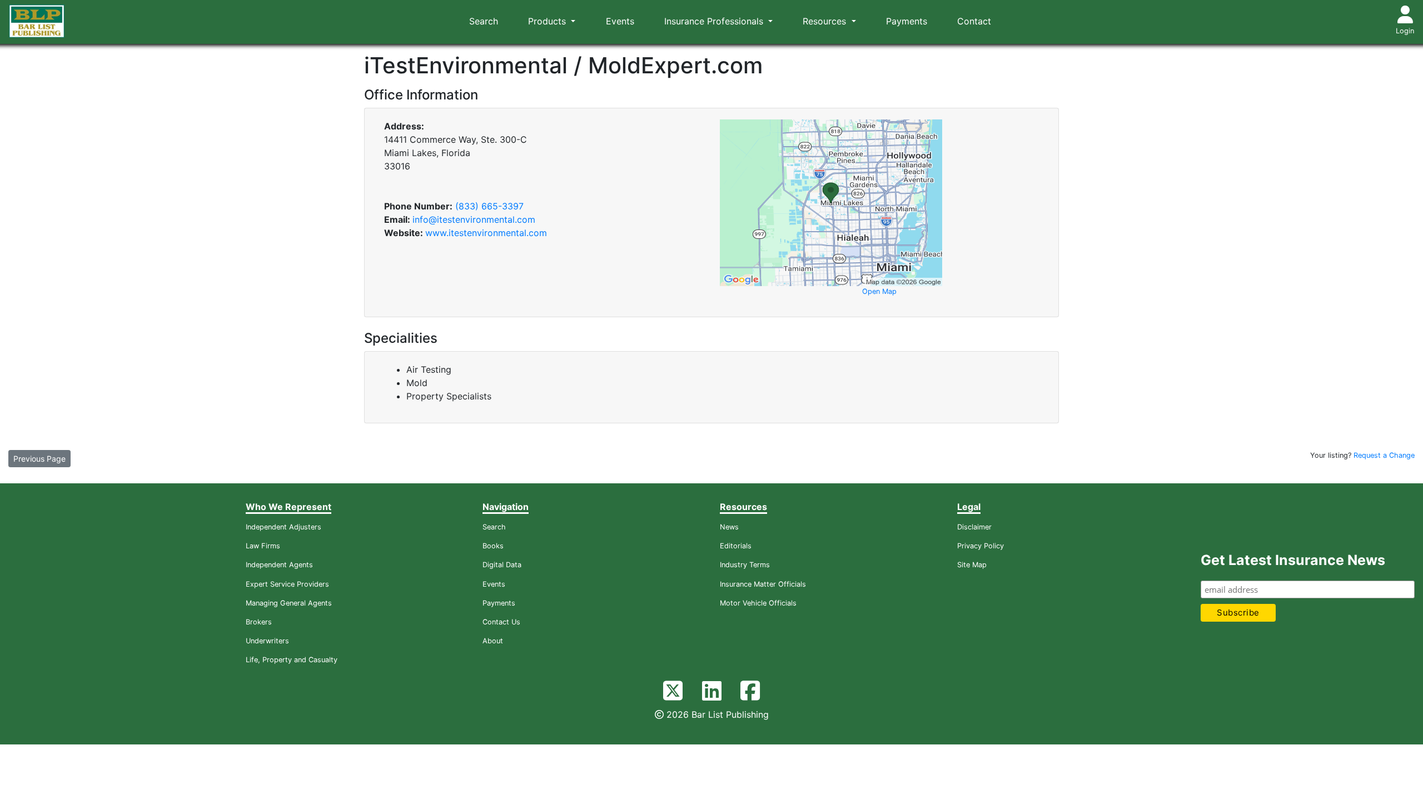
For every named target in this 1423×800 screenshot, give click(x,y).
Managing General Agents (289, 603)
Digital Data (501, 565)
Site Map (972, 565)
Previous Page (39, 458)
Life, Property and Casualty (291, 660)
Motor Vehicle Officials (758, 603)
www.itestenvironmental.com (486, 232)
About (492, 641)
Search (483, 21)
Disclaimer (974, 527)
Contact (974, 21)
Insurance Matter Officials (763, 584)
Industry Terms (745, 565)
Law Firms (263, 546)
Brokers (259, 622)
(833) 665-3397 (489, 206)
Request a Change (1384, 455)
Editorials (736, 546)
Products (548, 21)
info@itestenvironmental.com (473, 219)
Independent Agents (279, 565)
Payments (906, 21)
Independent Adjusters (283, 527)
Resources (826, 21)
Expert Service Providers (287, 584)
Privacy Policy (980, 546)
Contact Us (501, 622)
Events (620, 21)
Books (493, 546)
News (729, 527)
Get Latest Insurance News (1293, 560)
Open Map (879, 291)
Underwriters (267, 641)
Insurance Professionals (715, 21)
